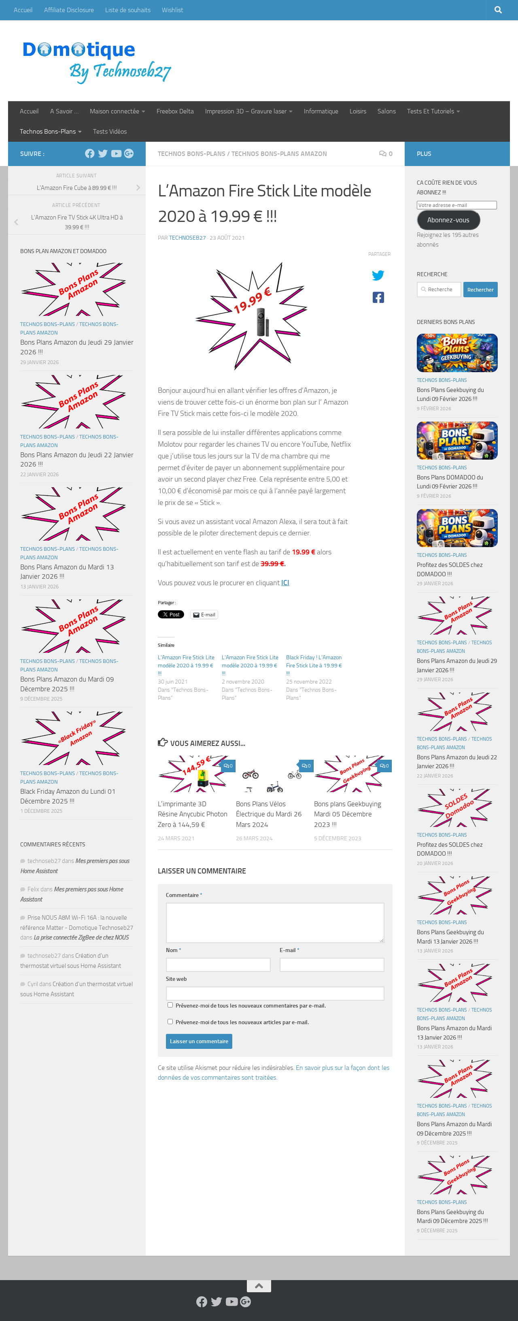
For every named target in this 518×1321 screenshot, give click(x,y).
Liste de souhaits (128, 10)
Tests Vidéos (110, 131)
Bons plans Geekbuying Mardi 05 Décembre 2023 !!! (347, 813)
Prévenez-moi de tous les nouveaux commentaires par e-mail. (251, 1005)
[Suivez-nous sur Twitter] (103, 153)
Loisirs (358, 111)
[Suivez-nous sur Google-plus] (129, 153)
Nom (173, 950)
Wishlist (172, 10)
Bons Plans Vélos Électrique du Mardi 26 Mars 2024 (269, 813)
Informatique (321, 111)
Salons (387, 111)
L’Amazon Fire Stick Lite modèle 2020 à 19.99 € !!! (186, 665)
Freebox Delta (175, 111)
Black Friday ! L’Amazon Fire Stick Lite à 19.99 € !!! (314, 665)
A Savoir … (64, 111)
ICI (285, 582)
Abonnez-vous (448, 220)
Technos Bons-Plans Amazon (279, 154)
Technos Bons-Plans (48, 131)
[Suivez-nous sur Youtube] (116, 153)
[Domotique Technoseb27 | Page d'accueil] (99, 60)
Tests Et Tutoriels (430, 111)
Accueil (23, 10)
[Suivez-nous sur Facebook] (90, 153)
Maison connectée (114, 111)
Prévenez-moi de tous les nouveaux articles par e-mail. (242, 1022)
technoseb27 (187, 237)
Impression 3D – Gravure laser (246, 111)
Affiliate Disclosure (69, 10)
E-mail (289, 950)
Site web (176, 979)
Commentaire (184, 895)
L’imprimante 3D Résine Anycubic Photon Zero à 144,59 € (192, 813)
